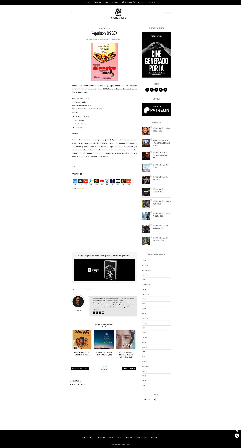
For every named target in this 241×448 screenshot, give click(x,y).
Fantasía (144, 337)
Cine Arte (144, 289)
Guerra (144, 342)
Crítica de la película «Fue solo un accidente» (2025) (104, 354)
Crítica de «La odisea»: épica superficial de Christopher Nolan (161, 155)
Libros (106, 2)
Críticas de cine (97, 2)
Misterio (144, 352)
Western (144, 380)
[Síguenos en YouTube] (161, 90)
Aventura (144, 275)
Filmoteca (115, 2)
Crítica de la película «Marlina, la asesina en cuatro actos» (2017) (126, 355)
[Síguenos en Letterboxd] (165, 90)
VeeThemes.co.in (127, 444)
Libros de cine (151, 2)
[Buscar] (71, 13)
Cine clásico (103, 28)
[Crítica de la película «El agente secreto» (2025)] (82, 339)
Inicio (87, 2)
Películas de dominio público (129, 2)
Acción (144, 260)
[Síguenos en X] (152, 90)
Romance (144, 361)
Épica (143, 385)
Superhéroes (145, 366)
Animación (145, 265)
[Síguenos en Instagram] (156, 90)
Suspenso (86, 289)
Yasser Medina (93, 39)
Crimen (144, 308)
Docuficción (145, 318)
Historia (144, 347)
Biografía (144, 280)
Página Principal (104, 369)
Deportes (144, 313)
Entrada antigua (129, 368)
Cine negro (145, 299)
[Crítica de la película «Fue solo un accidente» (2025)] (103, 339)
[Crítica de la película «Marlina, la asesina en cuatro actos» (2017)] (125, 339)
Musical (144, 356)
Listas (142, 2)
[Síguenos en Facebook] (147, 90)
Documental (145, 323)
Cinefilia (118, 444)
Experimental (145, 332)
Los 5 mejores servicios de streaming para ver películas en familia (161, 143)
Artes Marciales (146, 270)
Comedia (144, 304)
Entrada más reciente (79, 368)
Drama (143, 328)
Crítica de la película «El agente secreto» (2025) (82, 354)
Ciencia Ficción (146, 284)
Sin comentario (116, 39)
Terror (92, 289)
